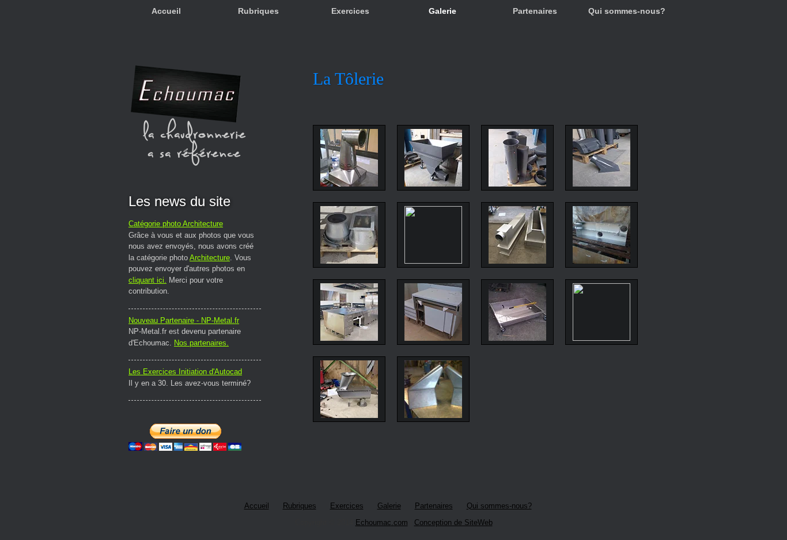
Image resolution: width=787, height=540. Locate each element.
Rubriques (258, 11)
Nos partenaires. (201, 343)
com (401, 522)
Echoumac (373, 522)
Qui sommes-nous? (626, 11)
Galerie (442, 11)
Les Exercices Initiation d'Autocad (185, 371)
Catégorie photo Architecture (175, 223)
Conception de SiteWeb (453, 522)
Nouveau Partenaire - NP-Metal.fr (183, 320)
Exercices (350, 11)
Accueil (166, 11)
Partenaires (535, 11)
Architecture (210, 257)
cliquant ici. (147, 280)
